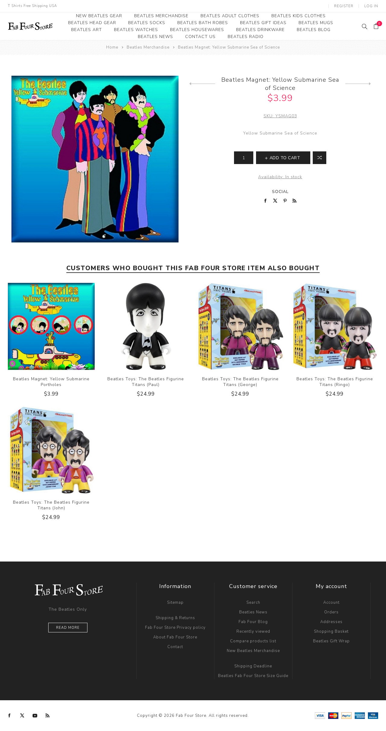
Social (280, 192)
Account (331, 602)
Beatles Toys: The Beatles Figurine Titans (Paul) (145, 382)
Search (253, 602)
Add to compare (51, 326)
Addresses (331, 622)
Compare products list (253, 641)
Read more (68, 627)
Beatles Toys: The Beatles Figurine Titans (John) (51, 505)
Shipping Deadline (253, 666)
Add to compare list (319, 157)
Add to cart (63, 326)
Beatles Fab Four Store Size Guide (253, 676)
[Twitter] (22, 715)
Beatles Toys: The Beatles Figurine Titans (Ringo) (334, 382)
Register (343, 6)
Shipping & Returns (175, 618)
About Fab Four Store (175, 637)
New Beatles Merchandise (253, 650)
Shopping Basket (331, 631)
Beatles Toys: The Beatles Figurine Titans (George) (240, 382)
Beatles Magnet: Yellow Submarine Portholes (51, 382)
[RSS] (47, 715)
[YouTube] (35, 715)
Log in (371, 6)
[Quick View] (39, 326)
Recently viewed (253, 631)
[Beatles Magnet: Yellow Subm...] (202, 84)
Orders (331, 612)
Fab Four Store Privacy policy (175, 627)
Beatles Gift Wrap (331, 641)
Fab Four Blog (253, 622)
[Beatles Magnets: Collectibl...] (358, 84)
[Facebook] (9, 715)
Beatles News (253, 612)
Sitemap (175, 602)
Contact (175, 647)
